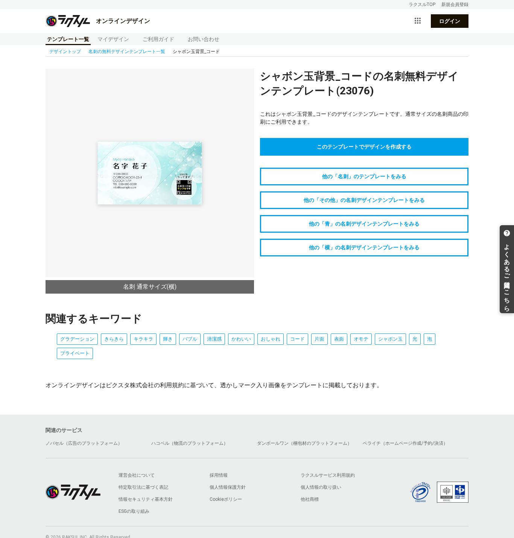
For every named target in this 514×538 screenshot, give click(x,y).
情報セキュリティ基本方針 (146, 499)
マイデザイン (113, 39)
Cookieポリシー (226, 499)
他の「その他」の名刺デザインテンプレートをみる (364, 200)
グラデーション (77, 339)
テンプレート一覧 (68, 39)
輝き (168, 339)
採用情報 (219, 475)
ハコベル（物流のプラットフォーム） (189, 443)
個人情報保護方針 (228, 487)
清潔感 (214, 339)
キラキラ (143, 339)
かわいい (241, 339)
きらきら (114, 339)
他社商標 (310, 499)
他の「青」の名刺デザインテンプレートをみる (364, 224)
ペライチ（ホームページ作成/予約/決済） (405, 443)
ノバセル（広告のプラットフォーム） (84, 443)
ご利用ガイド (158, 39)
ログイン (449, 21)
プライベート (75, 353)
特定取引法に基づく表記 (143, 487)
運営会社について (137, 475)
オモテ (361, 339)
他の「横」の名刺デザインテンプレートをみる (364, 247)
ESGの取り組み (134, 511)
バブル (189, 339)
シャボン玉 (390, 339)
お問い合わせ (203, 39)
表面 (339, 339)
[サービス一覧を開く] (417, 21)
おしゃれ (270, 339)
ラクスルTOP (422, 4)
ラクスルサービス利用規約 (328, 475)
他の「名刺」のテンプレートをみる (364, 176)
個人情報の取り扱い (321, 487)
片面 (319, 339)
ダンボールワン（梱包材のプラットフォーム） (304, 443)
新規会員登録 (454, 4)
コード (297, 339)
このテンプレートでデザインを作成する (364, 147)
